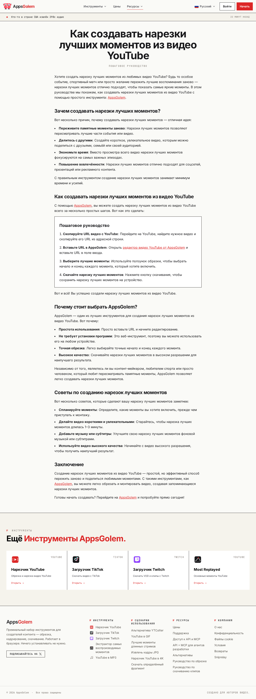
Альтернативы (183, 655)
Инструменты (93, 6)
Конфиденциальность (229, 633)
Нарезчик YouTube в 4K (147, 658)
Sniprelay (220, 657)
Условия (220, 645)
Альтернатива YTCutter (147, 630)
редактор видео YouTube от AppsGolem (154, 247)
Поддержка (181, 633)
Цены (117, 6)
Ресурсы (133, 6)
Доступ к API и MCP (186, 639)
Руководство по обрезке (190, 661)
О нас (218, 627)
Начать (245, 6)
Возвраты (221, 651)
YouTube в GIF (140, 636)
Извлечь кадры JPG (145, 652)
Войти (227, 6)
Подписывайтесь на (24, 654)
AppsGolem (116, 97)
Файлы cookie (223, 639)
